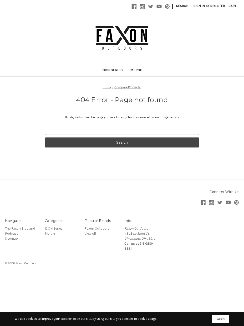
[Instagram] (142, 6)
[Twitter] (150, 6)
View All (90, 233)
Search (182, 6)
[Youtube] (159, 6)
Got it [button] (220, 319)
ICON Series (112, 70)
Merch (136, 70)
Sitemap (11, 239)
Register (217, 6)
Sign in (199, 6)
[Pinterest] (167, 6)
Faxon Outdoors (97, 228)
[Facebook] (134, 6)
